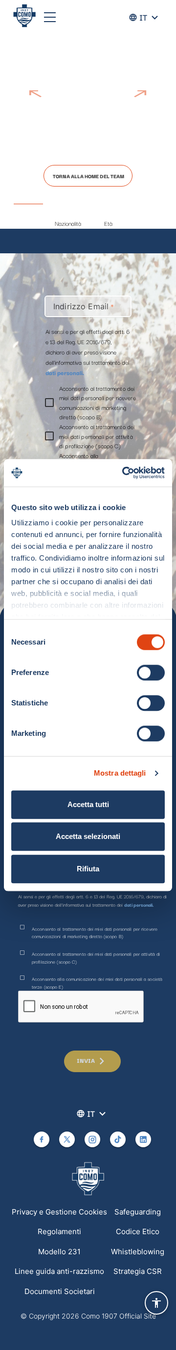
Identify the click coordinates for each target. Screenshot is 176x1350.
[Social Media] (41, 1139)
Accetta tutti (88, 804)
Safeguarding (137, 1211)
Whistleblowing (137, 1251)
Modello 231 (59, 1251)
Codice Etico (137, 1231)
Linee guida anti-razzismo (59, 1271)
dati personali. (64, 372)
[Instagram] (92, 1139)
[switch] (151, 672)
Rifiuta (88, 868)
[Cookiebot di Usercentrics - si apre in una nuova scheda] (124, 472)
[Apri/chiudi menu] (50, 17)
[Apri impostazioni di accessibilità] (156, 1303)
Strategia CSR (137, 1271)
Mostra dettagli (120, 773)
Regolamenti (59, 1231)
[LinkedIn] (143, 1139)
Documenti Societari (59, 1291)
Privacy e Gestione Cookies (59, 1211)
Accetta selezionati (88, 836)
